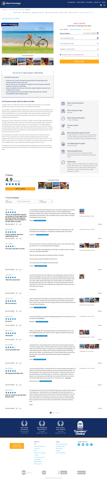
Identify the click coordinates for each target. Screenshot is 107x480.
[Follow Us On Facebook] (79, 444)
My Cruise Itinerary (90, 33)
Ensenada (27, 9)
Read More (32, 356)
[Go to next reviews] (59, 413)
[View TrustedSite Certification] (81, 472)
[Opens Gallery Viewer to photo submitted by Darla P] (13, 61)
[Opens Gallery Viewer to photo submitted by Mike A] (21, 61)
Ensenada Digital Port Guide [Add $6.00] (73, 55)
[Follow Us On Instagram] (87, 444)
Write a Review (39, 73)
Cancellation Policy (60, 446)
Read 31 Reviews (28, 73)
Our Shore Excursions (39, 457)
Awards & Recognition (39, 446)
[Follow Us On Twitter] (83, 444)
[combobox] (12, 201)
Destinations (71, 2)
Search (104, 5)
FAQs (35, 450)
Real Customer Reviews (62, 444)
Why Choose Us (38, 463)
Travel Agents (80, 2)
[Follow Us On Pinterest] (91, 444)
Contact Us (97, 2)
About (35, 444)
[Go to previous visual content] (26, 67)
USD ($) (103, 2)
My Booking (89, 2)
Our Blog (36, 455)
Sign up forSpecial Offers (17, 446)
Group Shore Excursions (40, 453)
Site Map (58, 450)
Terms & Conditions (60, 453)
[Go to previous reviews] (48, 413)
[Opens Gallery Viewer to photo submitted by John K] (5, 61)
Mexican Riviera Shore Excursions (16, 9)
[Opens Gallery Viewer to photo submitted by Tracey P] (29, 61)
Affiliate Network (38, 461)
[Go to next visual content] (29, 67)
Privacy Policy (59, 448)
